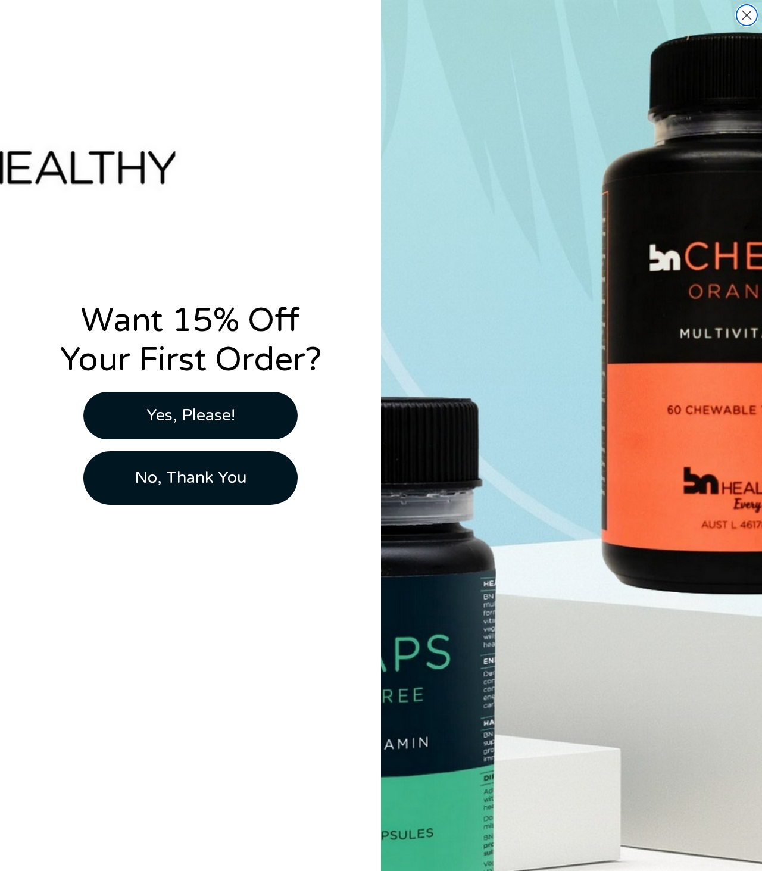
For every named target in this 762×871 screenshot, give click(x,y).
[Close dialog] (746, 15)
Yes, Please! (190, 415)
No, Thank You (191, 478)
